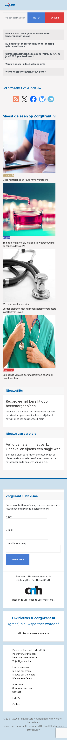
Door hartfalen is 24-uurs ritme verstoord (25, 179)
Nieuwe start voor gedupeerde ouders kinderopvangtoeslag (27, 34)
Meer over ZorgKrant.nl (24, 653)
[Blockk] (10, 4)
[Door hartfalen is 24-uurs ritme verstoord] (29, 146)
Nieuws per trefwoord (23, 674)
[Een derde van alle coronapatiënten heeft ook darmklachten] (29, 341)
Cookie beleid (57, 725)
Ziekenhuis (8, 175)
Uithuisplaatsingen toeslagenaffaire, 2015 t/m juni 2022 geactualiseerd (32, 55)
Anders (6, 237)
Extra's (16, 697)
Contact (16, 691)
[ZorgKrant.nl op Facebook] (33, 98)
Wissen (55, 17)
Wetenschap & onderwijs (16, 304)
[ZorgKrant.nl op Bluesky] (43, 98)
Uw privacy (34, 729)
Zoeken (16, 703)
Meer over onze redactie (25, 657)
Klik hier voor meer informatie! (34, 633)
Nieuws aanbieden (22, 678)
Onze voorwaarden (22, 688)
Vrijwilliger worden (22, 661)
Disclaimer (8, 725)
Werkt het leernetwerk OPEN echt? (25, 71)
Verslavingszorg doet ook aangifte (25, 63)
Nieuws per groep (21, 670)
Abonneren (17, 559)
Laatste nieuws (20, 667)
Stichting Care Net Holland (32, 718)
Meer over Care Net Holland (26, 649)
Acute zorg (8, 370)
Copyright (21, 725)
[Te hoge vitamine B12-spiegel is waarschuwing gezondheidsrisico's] (29, 209)
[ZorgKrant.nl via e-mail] (50, 98)
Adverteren (18, 684)
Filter (36, 17)
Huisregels (33, 725)
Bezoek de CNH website (24, 599)
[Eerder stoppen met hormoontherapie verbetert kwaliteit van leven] (29, 275)
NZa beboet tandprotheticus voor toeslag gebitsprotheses (29, 44)
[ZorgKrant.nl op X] (24, 98)
